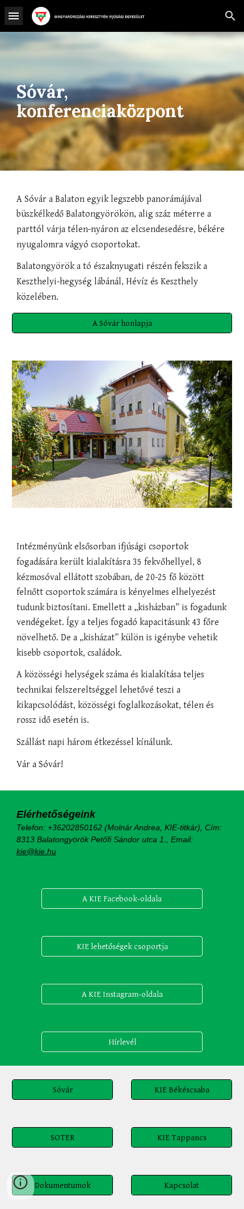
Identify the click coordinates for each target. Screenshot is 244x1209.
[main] (122, 101)
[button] (13, 15)
